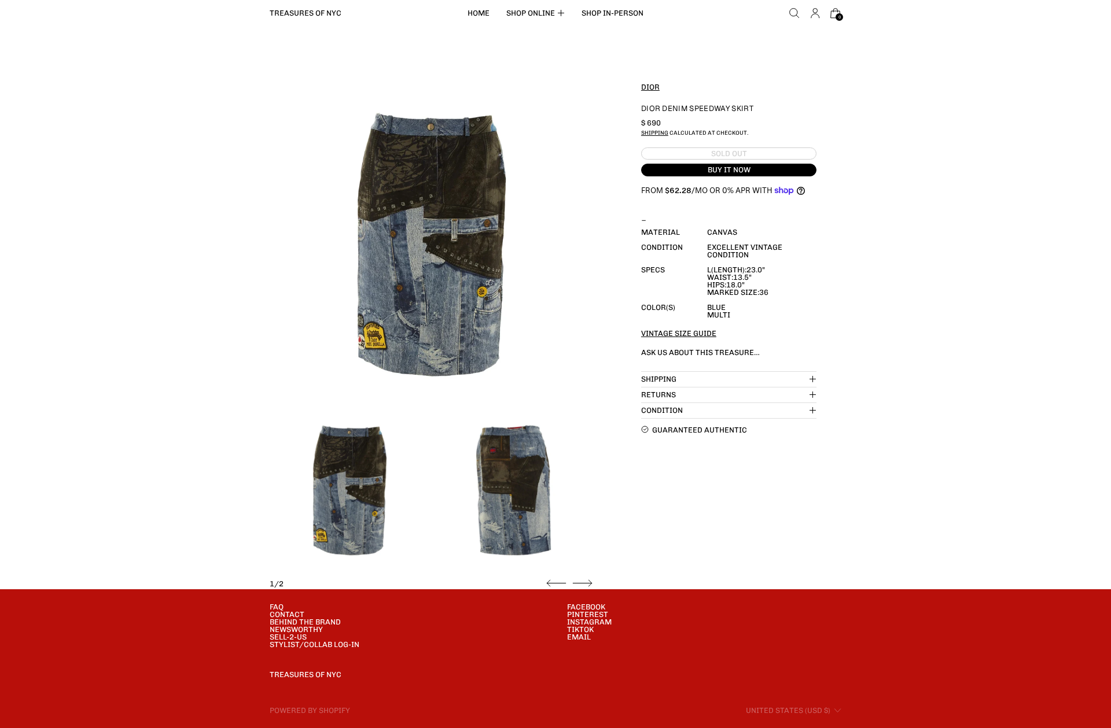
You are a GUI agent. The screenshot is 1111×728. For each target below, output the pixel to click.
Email (579, 637)
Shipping (654, 133)
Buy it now (729, 169)
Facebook (586, 607)
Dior (650, 86)
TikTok (580, 629)
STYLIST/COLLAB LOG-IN (314, 644)
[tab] (350, 491)
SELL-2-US (288, 637)
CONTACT (287, 614)
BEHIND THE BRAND (305, 622)
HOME (479, 13)
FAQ (277, 607)
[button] (794, 13)
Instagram (589, 622)
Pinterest (587, 614)
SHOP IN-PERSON (612, 13)
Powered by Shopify (310, 710)
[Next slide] (582, 583)
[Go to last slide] (556, 583)
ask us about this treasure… (700, 352)
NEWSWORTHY (296, 629)
